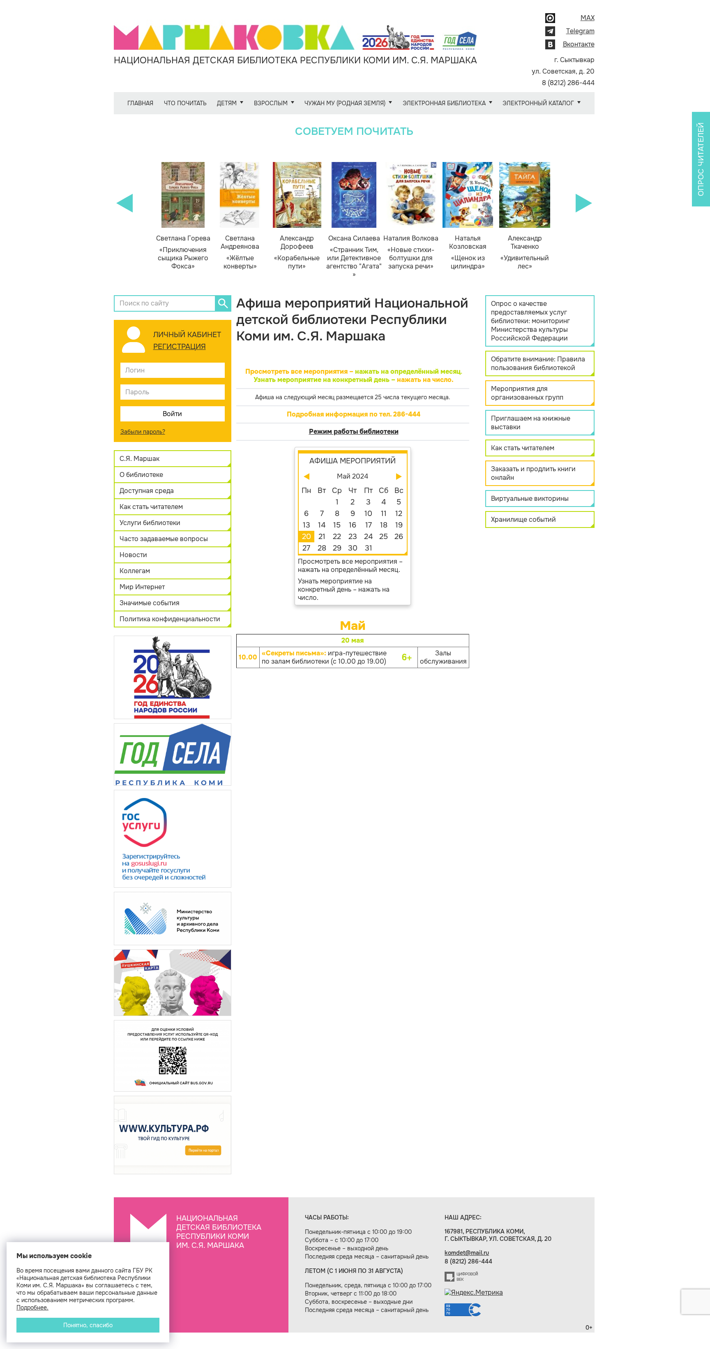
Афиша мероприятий (352, 460)
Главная (140, 103)
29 (337, 548)
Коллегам (135, 571)
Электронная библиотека (444, 103)
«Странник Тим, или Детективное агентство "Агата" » (354, 256)
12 (398, 513)
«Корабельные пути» (297, 252)
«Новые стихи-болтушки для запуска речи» (410, 252)
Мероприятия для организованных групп (527, 393)
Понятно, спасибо (88, 1325)
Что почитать (185, 103)
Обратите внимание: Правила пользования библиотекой (538, 363)
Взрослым (271, 103)
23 (352, 536)
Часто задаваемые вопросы (164, 539)
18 (383, 525)
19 (399, 525)
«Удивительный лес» (524, 252)
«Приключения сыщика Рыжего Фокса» (183, 252)
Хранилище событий (523, 519)
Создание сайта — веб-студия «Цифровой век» (461, 1277)
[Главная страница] (295, 31)
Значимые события (150, 603)
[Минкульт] (172, 918)
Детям (227, 103)
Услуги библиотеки (150, 522)
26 (398, 536)
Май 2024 (352, 476)
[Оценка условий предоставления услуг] (172, 1055)
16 (352, 525)
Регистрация (179, 346)
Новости (133, 555)
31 (368, 548)
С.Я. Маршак (139, 458)
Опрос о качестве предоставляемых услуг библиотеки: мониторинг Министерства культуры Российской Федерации (530, 320)
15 (337, 525)
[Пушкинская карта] (172, 982)
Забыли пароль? (142, 431)
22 (337, 536)
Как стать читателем (151, 506)
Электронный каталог (538, 103)
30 (352, 548)
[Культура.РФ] (172, 1134)
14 (321, 525)
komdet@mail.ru (467, 1252)
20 (306, 536)
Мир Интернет (142, 587)
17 (368, 525)
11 (384, 513)
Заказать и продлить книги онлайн (533, 473)
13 (306, 525)
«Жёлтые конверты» (240, 252)
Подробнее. (32, 1307)
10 (368, 513)
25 (383, 536)
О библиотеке (141, 474)
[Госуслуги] (172, 838)
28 (322, 548)
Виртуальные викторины (530, 498)
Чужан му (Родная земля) (344, 103)
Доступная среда (147, 490)
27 (306, 548)
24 (368, 536)
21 (321, 536)
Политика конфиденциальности (170, 619)
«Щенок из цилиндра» (467, 252)
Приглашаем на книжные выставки (530, 422)
